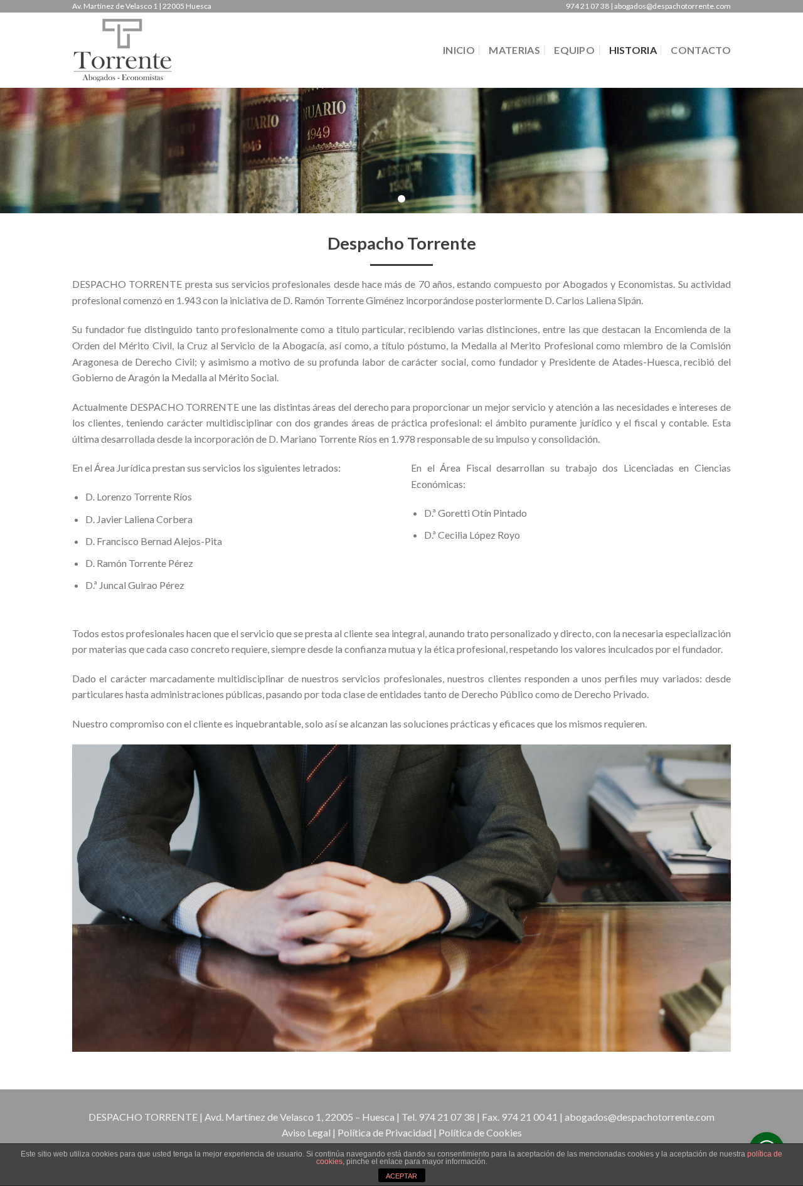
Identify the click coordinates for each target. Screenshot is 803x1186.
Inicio (459, 50)
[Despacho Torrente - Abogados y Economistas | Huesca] (135, 50)
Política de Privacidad (385, 1132)
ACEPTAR (401, 1176)
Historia (633, 50)
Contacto (701, 50)
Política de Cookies (480, 1132)
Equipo (574, 50)
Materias (514, 50)
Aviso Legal (306, 1132)
